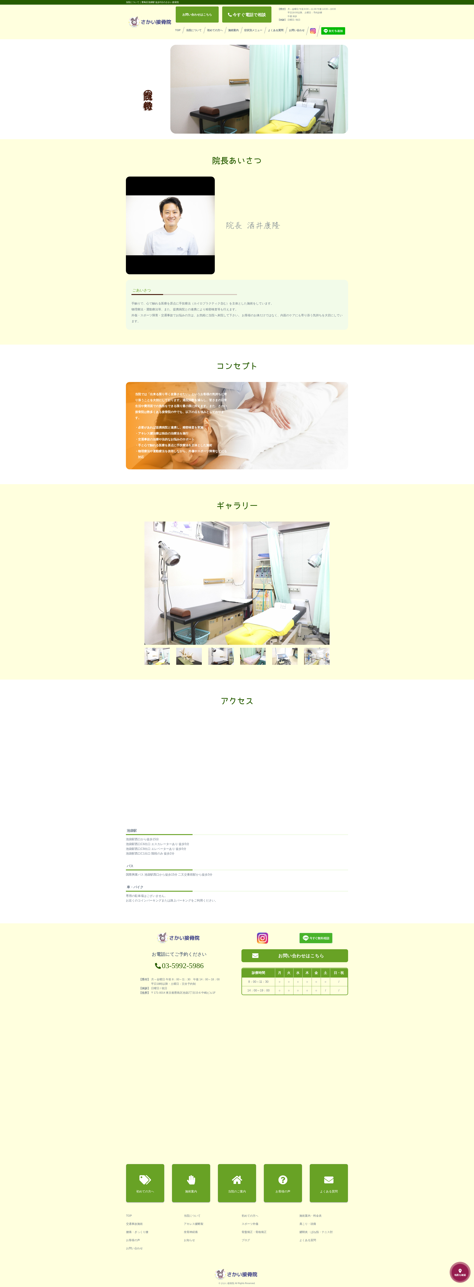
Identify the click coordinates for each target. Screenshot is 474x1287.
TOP (178, 30)
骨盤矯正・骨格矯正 (254, 1232)
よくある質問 (275, 30)
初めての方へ (215, 30)
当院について (194, 30)
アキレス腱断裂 (193, 1223)
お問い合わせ (297, 30)
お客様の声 (133, 1240)
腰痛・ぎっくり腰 (137, 1232)
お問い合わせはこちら (197, 14)
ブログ (246, 1240)
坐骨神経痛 (191, 1232)
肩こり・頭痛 (307, 1223)
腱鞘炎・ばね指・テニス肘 (316, 1232)
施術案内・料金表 (310, 1215)
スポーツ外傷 (250, 1223)
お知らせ (189, 1240)
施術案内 (233, 30)
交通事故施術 (134, 1223)
